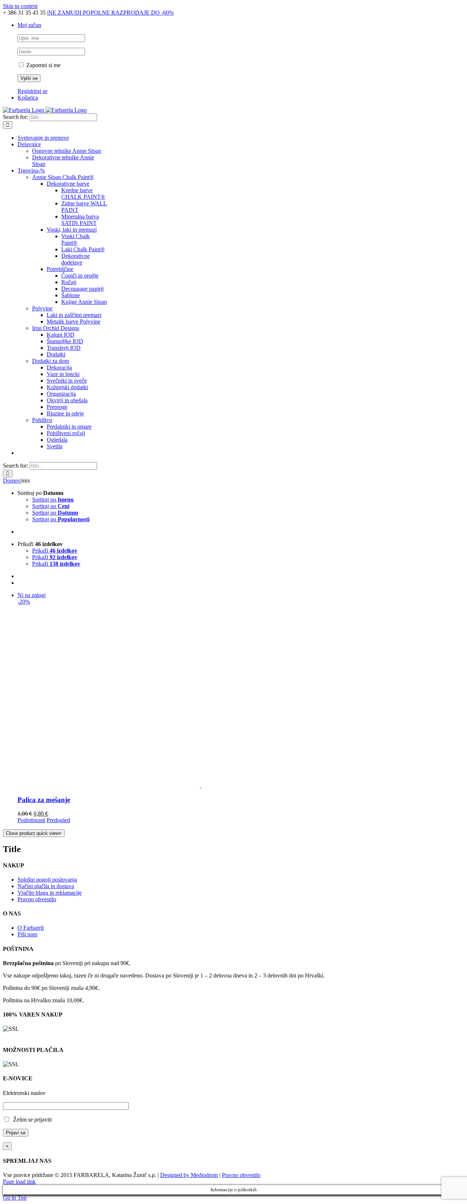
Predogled (58, 820)
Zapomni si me (43, 65)
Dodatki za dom (50, 361)
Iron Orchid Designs (55, 328)
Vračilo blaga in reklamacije (50, 893)
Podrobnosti (31, 820)
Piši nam (27, 934)
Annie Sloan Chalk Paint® (63, 177)
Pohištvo (42, 420)
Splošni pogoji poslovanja (47, 879)
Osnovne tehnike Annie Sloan (66, 151)
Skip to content (20, 6)
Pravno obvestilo (37, 899)
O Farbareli (31, 928)
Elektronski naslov (24, 1093)
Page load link (19, 1181)
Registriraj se (32, 91)
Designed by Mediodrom (189, 1175)
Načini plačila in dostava (46, 886)
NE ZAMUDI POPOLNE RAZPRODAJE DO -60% (111, 12)
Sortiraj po (53, 499)
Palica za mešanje (44, 800)
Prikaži (54, 550)
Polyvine (42, 308)
